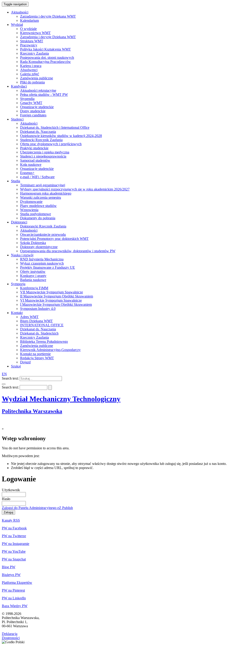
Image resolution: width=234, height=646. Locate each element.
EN (4, 374)
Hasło (6, 499)
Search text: (10, 378)
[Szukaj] (3, 384)
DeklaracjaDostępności (11, 636)
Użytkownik (11, 490)
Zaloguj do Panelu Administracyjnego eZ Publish (37, 508)
